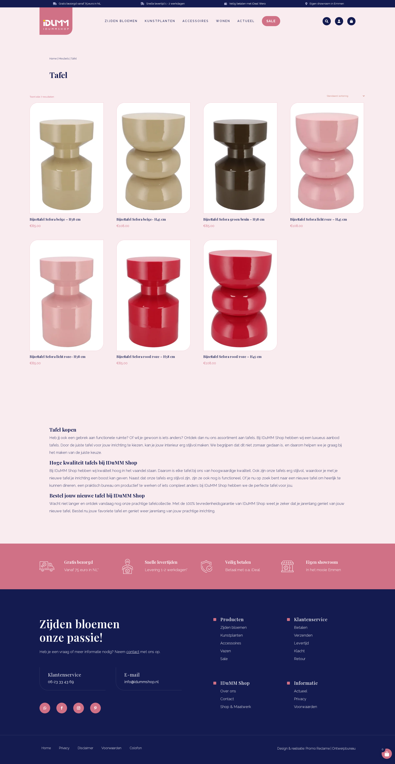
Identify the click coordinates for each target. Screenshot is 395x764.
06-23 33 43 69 (61, 682)
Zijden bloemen (233, 627)
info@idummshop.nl (141, 682)
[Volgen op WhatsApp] (45, 708)
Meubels (64, 58)
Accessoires (230, 643)
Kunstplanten (231, 635)
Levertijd (301, 643)
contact (132, 652)
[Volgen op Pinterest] (95, 708)
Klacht (299, 651)
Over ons (228, 691)
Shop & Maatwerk (235, 707)
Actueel (300, 691)
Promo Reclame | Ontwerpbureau (331, 748)
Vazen (225, 651)
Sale (224, 659)
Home (53, 58)
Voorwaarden (305, 707)
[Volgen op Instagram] (78, 708)
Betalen (300, 627)
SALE (271, 21)
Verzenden (303, 635)
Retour (300, 659)
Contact (227, 699)
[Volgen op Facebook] (61, 708)
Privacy (300, 699)
